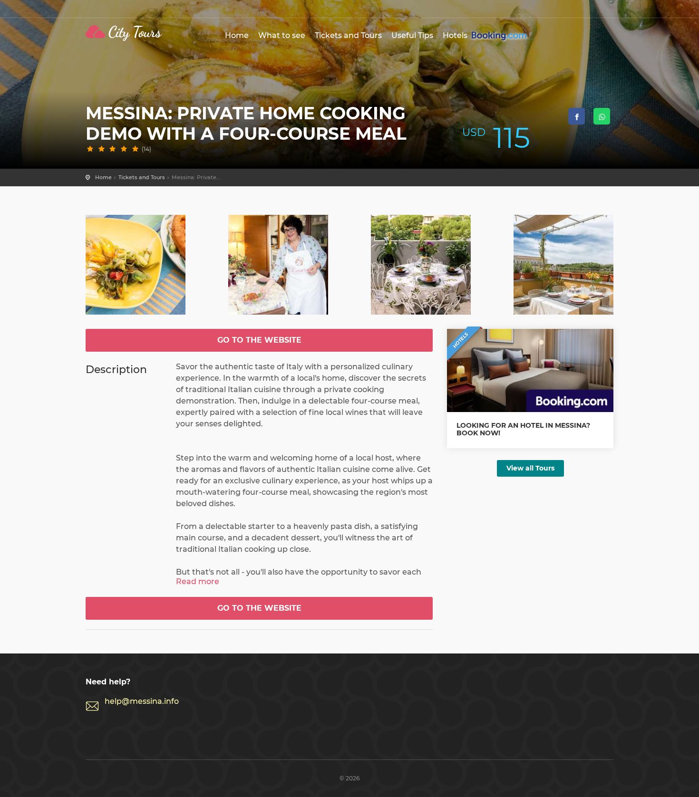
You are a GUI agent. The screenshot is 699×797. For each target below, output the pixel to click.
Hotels (456, 35)
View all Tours (530, 468)
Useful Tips (412, 35)
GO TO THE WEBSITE (259, 340)
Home (237, 35)
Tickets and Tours (348, 35)
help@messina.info (142, 701)
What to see (281, 35)
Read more (197, 581)
